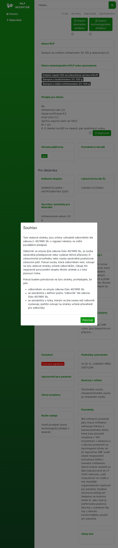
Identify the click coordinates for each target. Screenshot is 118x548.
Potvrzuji (88, 320)
